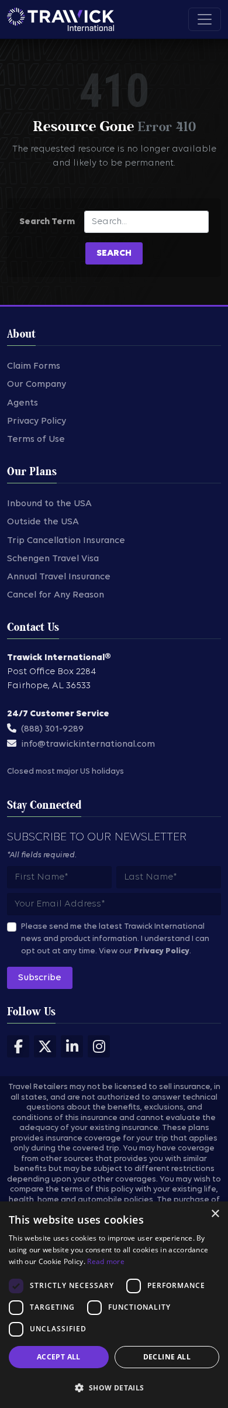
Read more (106, 1261)
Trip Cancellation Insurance (66, 540)
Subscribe (39, 978)
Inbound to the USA (49, 504)
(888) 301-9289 (52, 729)
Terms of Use (36, 439)
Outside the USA (43, 522)
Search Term (47, 221)
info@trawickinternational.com (88, 744)
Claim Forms (33, 366)
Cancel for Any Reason (55, 595)
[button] (114, 1387)
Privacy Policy (36, 421)
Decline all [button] (167, 1357)
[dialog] (114, 1304)
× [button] (214, 1214)
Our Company (36, 384)
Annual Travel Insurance (58, 577)
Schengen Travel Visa (53, 559)
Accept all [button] (59, 1357)
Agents (22, 403)
